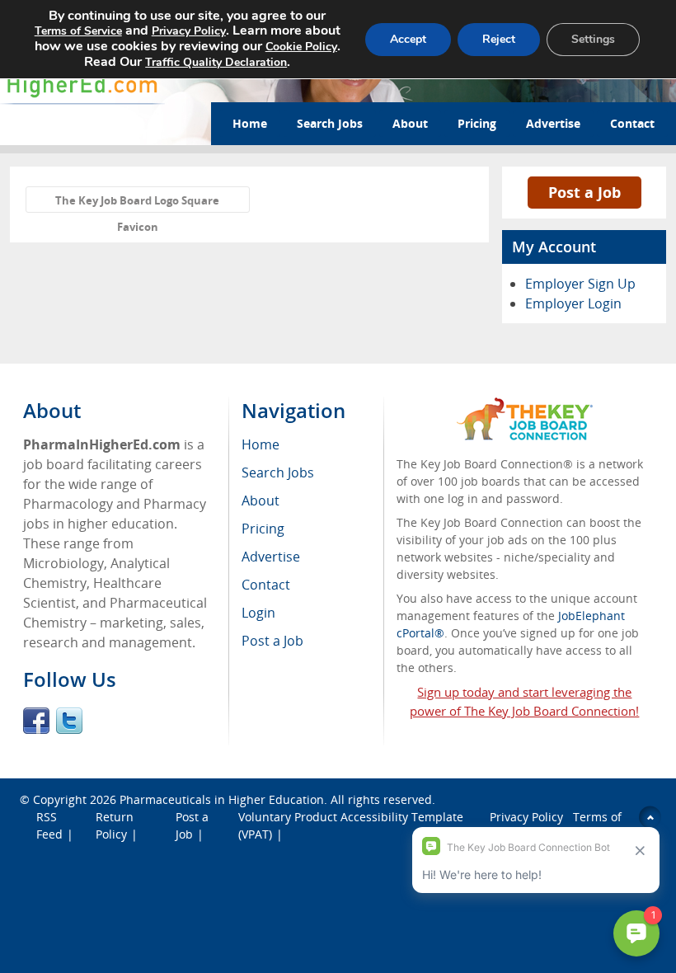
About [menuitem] (260, 500)
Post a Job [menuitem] (272, 641)
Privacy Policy (189, 31)
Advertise (553, 123)
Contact (632, 123)
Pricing (477, 123)
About (410, 123)
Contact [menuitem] (266, 585)
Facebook (36, 720)
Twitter (69, 720)
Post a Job (584, 192)
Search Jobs (330, 123)
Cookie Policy (301, 46)
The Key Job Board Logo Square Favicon (137, 203)
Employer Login (573, 303)
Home (249, 123)
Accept (408, 39)
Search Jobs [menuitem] (278, 472)
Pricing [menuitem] (263, 528)
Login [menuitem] (258, 613)
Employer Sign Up (580, 284)
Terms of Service (78, 31)
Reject (498, 39)
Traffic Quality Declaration (216, 62)
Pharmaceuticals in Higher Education (222, 799)
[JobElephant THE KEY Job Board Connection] (524, 405)
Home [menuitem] (260, 444)
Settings (593, 39)
